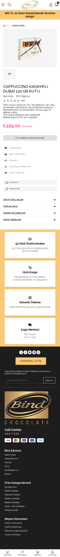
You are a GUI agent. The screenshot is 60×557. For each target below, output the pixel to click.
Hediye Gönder (11, 510)
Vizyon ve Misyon (12, 534)
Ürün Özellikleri (13, 200)
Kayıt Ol (49, 380)
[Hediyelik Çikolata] (9, 26)
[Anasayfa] (6, 26)
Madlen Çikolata (12, 498)
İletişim (8, 474)
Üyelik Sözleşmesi (13, 527)
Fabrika (8, 462)
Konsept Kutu (11, 487)
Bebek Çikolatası (12, 502)
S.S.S (7, 466)
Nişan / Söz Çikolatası (15, 506)
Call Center (13, 430)
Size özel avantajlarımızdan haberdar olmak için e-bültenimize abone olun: (28, 372)
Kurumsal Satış (30, 361)
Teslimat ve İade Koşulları (16, 531)
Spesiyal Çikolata (12, 494)
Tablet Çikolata (11, 491)
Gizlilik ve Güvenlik (13, 523)
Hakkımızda (10, 455)
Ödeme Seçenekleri (14, 213)
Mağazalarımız (11, 458)
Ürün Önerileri (12, 220)
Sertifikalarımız (11, 470)
